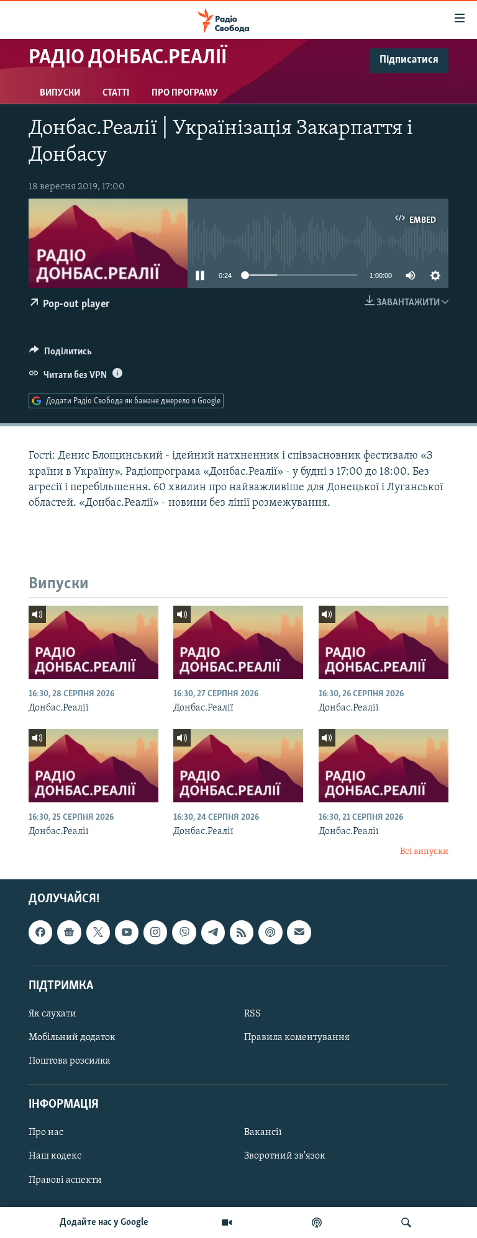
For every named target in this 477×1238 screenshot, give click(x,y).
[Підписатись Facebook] (40, 932)
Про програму (185, 93)
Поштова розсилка (70, 1061)
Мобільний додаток (72, 1038)
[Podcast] (270, 932)
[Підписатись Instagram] (155, 932)
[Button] (60, 354)
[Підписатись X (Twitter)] (98, 932)
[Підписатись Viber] (184, 932)
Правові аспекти (65, 1180)
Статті (115, 93)
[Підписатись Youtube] (127, 932)
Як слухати (52, 1014)
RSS (252, 1014)
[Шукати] (406, 1222)
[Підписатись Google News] (69, 932)
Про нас (46, 1133)
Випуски (60, 93)
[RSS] (241, 932)
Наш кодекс (55, 1157)
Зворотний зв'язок (284, 1157)
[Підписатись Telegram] (213, 932)
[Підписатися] (299, 932)
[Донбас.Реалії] (93, 642)
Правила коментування (297, 1038)
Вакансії (263, 1133)
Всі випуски (424, 851)
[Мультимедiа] (226, 1222)
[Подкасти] (316, 1222)
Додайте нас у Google (104, 1222)
